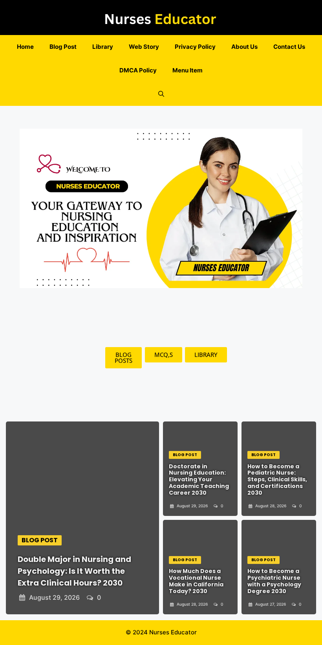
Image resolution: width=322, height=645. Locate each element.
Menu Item (187, 70)
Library (102, 46)
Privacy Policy (195, 46)
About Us (244, 46)
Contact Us (289, 46)
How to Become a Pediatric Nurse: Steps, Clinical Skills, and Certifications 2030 (277, 479)
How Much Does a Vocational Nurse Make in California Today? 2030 (196, 581)
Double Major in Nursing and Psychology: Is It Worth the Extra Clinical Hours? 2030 (74, 571)
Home (25, 46)
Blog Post (63, 46)
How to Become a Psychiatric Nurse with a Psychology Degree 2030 (274, 581)
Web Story (144, 46)
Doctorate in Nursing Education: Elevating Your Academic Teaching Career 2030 (199, 479)
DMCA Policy (138, 70)
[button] (161, 94)
